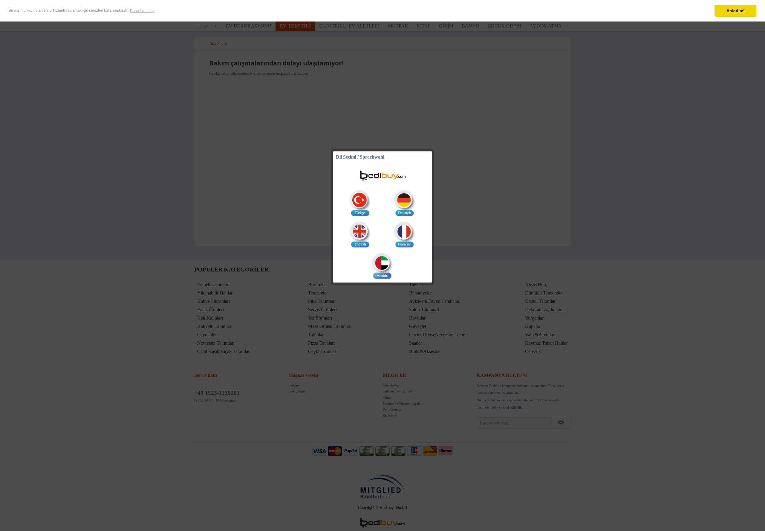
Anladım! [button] (735, 10)
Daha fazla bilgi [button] (142, 11)
